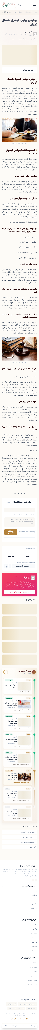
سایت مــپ (34, 962)
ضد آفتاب (34, 895)
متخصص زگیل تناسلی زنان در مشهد (28, 1004)
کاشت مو (34, 946)
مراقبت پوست (33, 904)
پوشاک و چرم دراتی (32, 1008)
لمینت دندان (33, 967)
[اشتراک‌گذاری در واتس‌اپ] (6, 566)
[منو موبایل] (34, 5)
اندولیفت (34, 924)
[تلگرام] (33, 880)
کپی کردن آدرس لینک (22, 566)
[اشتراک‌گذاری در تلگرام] (10, 566)
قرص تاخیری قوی (12, 1004)
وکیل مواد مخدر (20, 376)
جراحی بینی (34, 938)
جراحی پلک (34, 942)
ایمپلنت (35, 989)
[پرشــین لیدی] (9, 5)
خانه (36, 12)
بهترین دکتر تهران (32, 980)
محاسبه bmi (34, 951)
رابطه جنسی (34, 976)
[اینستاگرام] (36, 880)
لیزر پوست (34, 899)
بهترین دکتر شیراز (32, 985)
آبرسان (35, 891)
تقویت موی (34, 908)
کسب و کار (28, 12)
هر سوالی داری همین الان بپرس (19, 592)
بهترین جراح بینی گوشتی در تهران (16, 1008)
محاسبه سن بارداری (31, 913)
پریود (35, 971)
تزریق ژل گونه (33, 933)
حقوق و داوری (18, 12)
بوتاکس (35, 929)
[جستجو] (19, 4)
